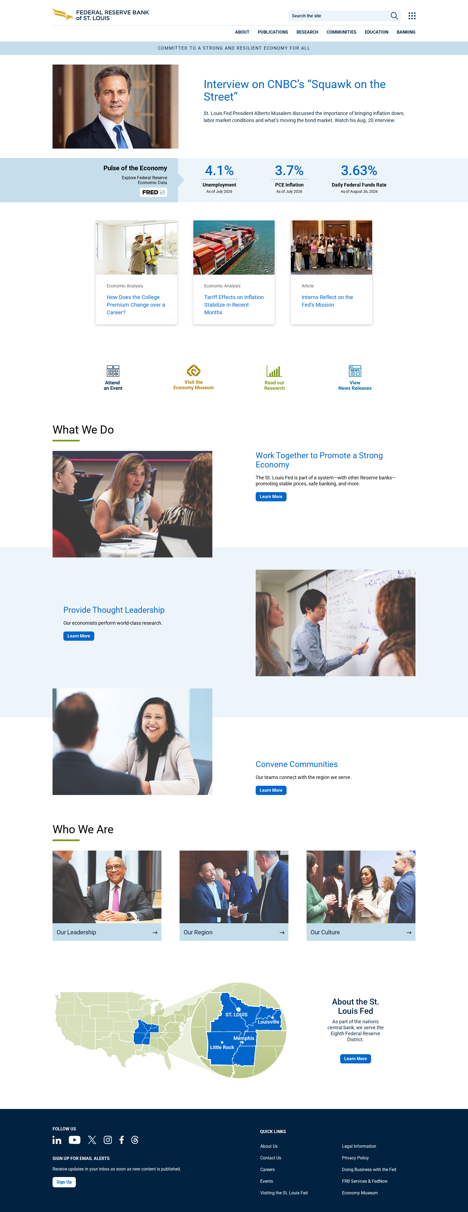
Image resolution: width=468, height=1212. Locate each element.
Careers (267, 1169)
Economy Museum (360, 1192)
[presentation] (242, 33)
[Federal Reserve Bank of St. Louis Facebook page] (121, 1142)
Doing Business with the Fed (369, 1169)
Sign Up (64, 1182)
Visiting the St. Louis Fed (284, 1192)
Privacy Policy (355, 1157)
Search (394, 16)
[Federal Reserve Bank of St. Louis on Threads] (134, 1142)
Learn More (271, 496)
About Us (269, 1146)
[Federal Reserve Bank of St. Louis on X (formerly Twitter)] (92, 1142)
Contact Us (270, 1157)
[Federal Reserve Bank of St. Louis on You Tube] (74, 1142)
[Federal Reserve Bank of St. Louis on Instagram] (108, 1142)
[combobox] (338, 16)
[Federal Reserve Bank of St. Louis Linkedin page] (57, 1142)
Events (266, 1181)
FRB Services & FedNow (365, 1181)
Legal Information (359, 1146)
